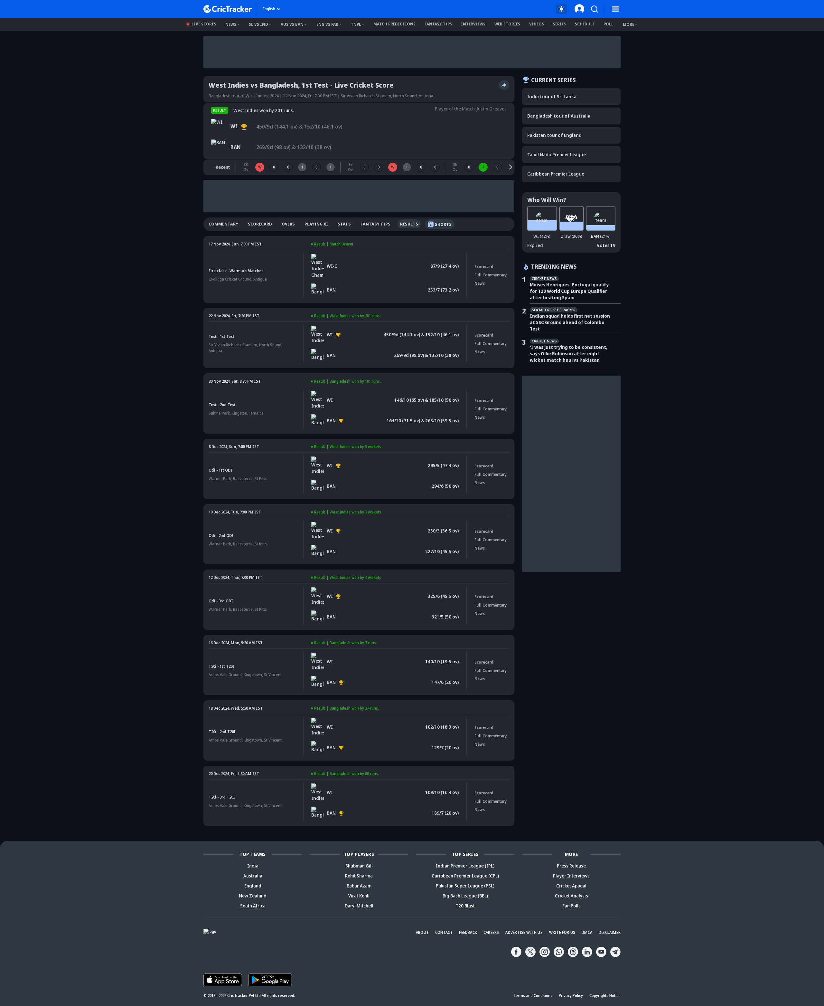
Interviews (473, 24)
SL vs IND (258, 24)
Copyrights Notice (605, 995)
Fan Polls (571, 906)
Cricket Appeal (571, 886)
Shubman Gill (359, 866)
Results (409, 224)
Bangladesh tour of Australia (558, 116)
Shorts (443, 224)
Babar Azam (359, 886)
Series (559, 24)
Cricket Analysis (571, 896)
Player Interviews (571, 876)
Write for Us (562, 932)
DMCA (587, 932)
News (230, 24)
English (269, 9)
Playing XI (316, 224)
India (252, 866)
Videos (536, 24)
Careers (491, 932)
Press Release (571, 866)
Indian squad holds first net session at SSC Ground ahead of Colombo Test (570, 322)
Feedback (468, 932)
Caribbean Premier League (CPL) (465, 876)
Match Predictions (394, 24)
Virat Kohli (359, 896)
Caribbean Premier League (555, 174)
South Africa (253, 906)
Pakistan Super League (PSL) (465, 886)
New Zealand (253, 896)
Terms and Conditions (532, 995)
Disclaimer (610, 932)
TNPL (356, 24)
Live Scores (204, 24)
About (422, 932)
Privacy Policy (571, 995)
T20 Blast (465, 906)
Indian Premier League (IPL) (465, 866)
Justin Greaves (492, 109)
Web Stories (507, 24)
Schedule (585, 24)
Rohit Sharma (359, 876)
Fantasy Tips (438, 24)
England (252, 886)
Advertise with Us (523, 932)
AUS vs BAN (292, 24)
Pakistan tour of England (554, 135)
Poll (608, 24)
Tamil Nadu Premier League (556, 154)
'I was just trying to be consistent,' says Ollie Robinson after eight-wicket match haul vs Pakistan (569, 353)
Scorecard (260, 224)
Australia (252, 876)
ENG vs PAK (327, 24)
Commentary (223, 224)
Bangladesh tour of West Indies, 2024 (244, 96)
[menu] (615, 9)
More (628, 24)
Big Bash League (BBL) (465, 896)
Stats (344, 224)
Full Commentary (490, 275)
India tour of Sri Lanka (551, 96)
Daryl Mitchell (359, 906)
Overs (288, 224)
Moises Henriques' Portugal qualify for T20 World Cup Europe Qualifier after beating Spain (569, 291)
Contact (444, 932)
